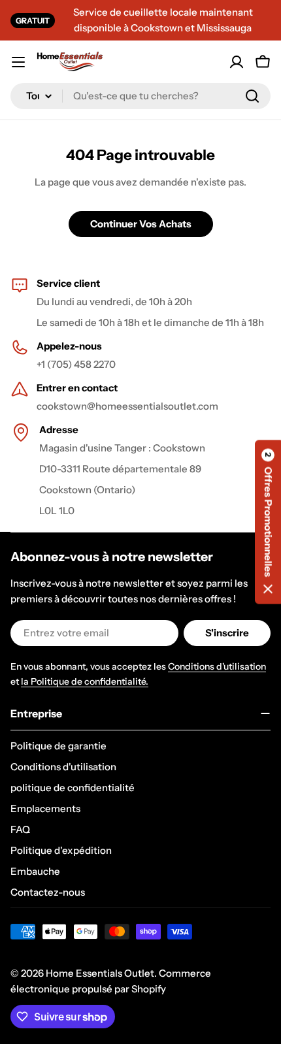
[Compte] (236, 62)
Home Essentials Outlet (100, 973)
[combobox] (140, 96)
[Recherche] (252, 96)
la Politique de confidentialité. (84, 681)
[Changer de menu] (18, 62)
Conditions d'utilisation (217, 666)
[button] (268, 522)
